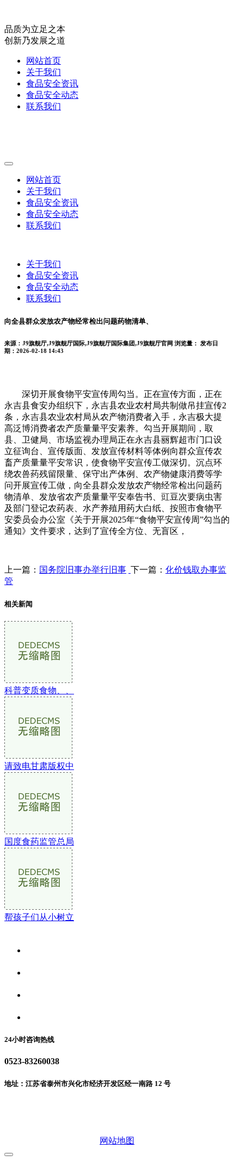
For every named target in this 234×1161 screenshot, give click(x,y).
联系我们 (43, 106)
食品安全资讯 (52, 83)
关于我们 (43, 72)
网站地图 (117, 1140)
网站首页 (43, 60)
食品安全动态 (52, 95)
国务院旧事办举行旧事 (82, 569)
